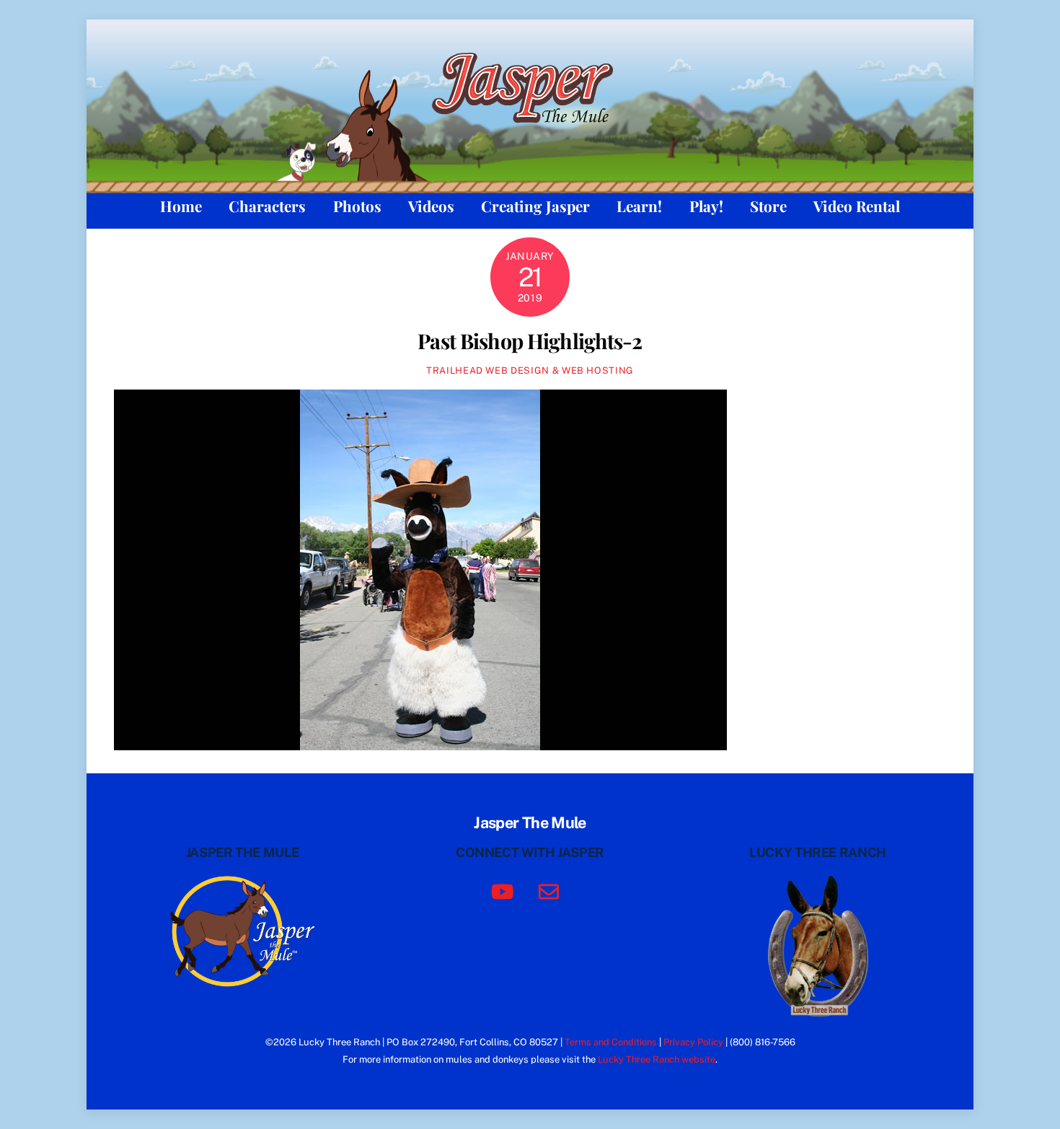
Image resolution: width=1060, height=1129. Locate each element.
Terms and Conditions (611, 1042)
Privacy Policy (693, 1042)
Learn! (639, 206)
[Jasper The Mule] (530, 132)
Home (181, 206)
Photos (357, 206)
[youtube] (505, 890)
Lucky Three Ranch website (656, 1059)
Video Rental (856, 206)
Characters (267, 206)
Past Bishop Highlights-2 (530, 340)
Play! (706, 206)
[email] (551, 890)
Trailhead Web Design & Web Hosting (530, 370)
